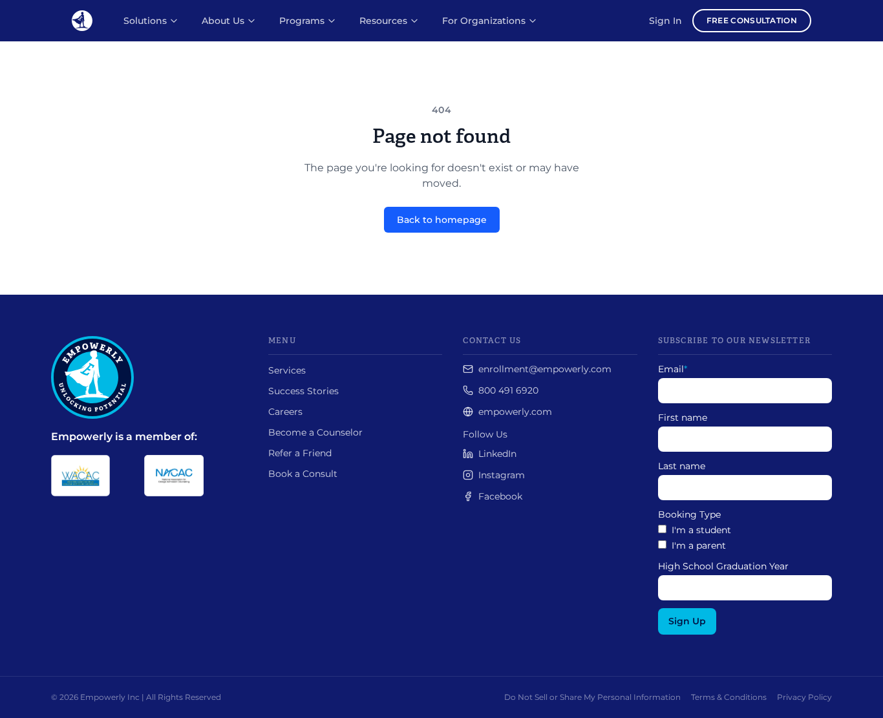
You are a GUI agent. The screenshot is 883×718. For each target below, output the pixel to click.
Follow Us (485, 434)
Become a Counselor (315, 432)
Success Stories (303, 391)
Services (287, 370)
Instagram (501, 475)
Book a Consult (302, 474)
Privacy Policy (804, 697)
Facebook (500, 496)
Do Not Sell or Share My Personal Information (592, 697)
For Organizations (484, 20)
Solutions (145, 20)
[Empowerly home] (82, 20)
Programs (301, 20)
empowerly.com (515, 411)
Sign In (665, 20)
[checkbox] (745, 537)
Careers (285, 411)
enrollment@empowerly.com (545, 369)
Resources (383, 20)
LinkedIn (497, 453)
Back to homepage (442, 220)
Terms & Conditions (729, 697)
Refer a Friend (300, 453)
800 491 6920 (508, 390)
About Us (223, 20)
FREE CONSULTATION (752, 20)
